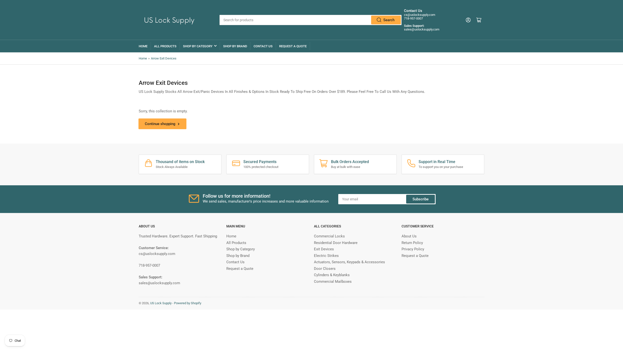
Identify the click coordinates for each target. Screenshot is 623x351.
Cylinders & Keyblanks (332, 275)
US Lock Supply (161, 303)
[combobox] (310, 20)
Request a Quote (293, 46)
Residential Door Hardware (335, 243)
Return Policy (412, 243)
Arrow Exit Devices (163, 58)
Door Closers (325, 268)
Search (388, 20)
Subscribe (420, 199)
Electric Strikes (326, 256)
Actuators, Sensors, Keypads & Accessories (349, 262)
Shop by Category (197, 46)
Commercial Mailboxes (333, 281)
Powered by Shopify (187, 303)
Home (143, 46)
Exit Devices (324, 249)
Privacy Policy (413, 249)
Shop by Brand (235, 46)
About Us (409, 236)
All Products (165, 46)
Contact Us (263, 46)
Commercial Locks (329, 236)
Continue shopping (160, 124)
